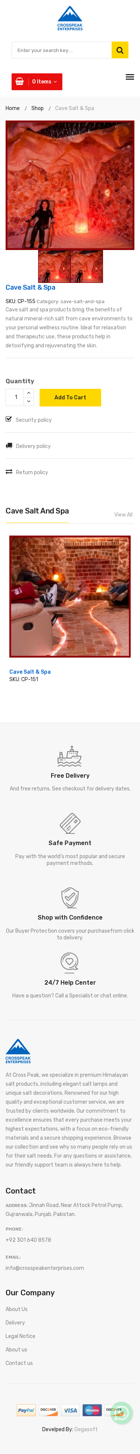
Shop (37, 108)
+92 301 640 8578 (28, 1240)
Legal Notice (20, 1336)
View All (123, 515)
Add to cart (70, 397)
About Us (17, 1309)
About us (16, 1350)
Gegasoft (86, 1429)
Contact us (19, 1363)
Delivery (15, 1323)
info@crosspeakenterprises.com (45, 1268)
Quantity (20, 381)
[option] (70, 185)
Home (13, 108)
